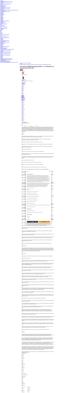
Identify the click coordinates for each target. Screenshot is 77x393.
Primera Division (6, 62)
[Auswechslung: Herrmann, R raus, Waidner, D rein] (30, 125)
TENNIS (27, 64)
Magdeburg (23, 104)
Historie (1, 34)
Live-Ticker (10, 1)
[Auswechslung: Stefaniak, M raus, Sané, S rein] (34, 125)
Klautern (23, 90)
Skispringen (1, 51)
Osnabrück (23, 102)
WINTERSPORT (45, 64)
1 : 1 (22, 87)
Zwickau (23, 120)
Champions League (2, 6)
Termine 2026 (2, 15)
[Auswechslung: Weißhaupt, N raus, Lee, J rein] (37, 126)
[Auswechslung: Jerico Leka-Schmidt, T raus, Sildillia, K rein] (30, 126)
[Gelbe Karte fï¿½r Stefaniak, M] (31, 125)
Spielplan (3, 1)
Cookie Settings (23, 97)
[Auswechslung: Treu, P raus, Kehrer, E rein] (32, 126)
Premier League (10, 62)
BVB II (23, 101)
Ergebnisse (8, 1)
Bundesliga (1, 0)
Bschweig (23, 115)
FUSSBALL (21, 64)
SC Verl (23, 117)
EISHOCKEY (38, 64)
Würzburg (23, 86)
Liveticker (1, 56)
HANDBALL (41, 64)
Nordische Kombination (3, 48)
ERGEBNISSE (24, 82)
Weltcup (11, 49)
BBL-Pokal (1, 21)
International (1, 9)
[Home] (21, 63)
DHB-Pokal (1, 42)
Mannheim (23, 113)
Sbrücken (23, 106)
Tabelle (6, 1)
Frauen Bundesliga (2, 10)
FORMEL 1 (24, 64)
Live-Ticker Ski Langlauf (3, 50)
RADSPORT (49, 64)
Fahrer (3, 14)
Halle (22, 91)
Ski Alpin (1, 54)
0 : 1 (22, 94)
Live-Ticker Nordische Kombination (5, 49)
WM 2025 (1, 45)
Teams (1, 14)
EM (0, 27)
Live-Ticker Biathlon (3, 53)
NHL (1, 35)
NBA (1, 24)
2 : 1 (22, 105)
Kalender (13, 49)
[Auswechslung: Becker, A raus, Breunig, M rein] (36, 125)
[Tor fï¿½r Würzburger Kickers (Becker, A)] (26, 125)
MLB (1, 30)
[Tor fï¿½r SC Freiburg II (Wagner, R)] (24, 126)
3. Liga (1, 3)
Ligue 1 (1, 62)
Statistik (1, 1)
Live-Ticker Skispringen (3, 52)
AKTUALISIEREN (24, 122)
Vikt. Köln (23, 108)
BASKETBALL (31, 64)
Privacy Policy (23, 99)
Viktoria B (23, 119)
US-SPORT (34, 64)
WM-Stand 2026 (2, 13)
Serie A (3, 62)
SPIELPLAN (23, 83)
